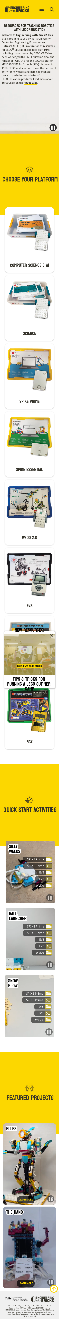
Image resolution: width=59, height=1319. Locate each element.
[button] (41, 9)
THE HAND (14, 1212)
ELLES (11, 1129)
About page (30, 82)
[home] (19, 9)
